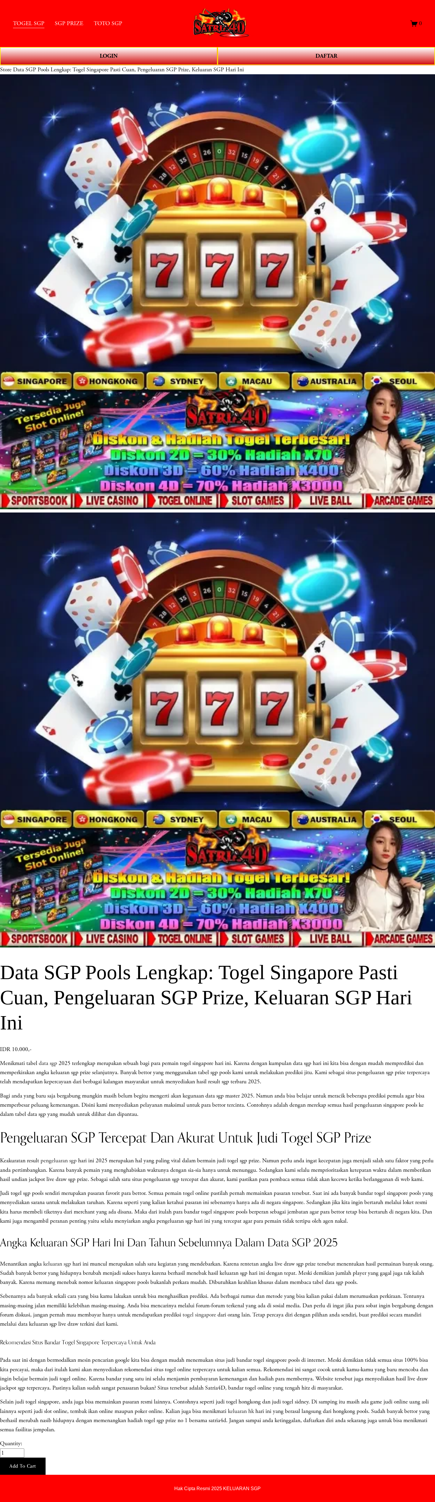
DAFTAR (326, 55)
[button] (23, 1466)
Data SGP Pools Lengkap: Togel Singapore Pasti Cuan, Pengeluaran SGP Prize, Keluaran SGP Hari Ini (128, 69)
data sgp (48, 1063)
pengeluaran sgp (59, 1160)
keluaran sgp (57, 1264)
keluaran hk (241, 1411)
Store (6, 69)
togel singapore (199, 1315)
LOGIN (109, 55)
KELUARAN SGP (242, 1488)
